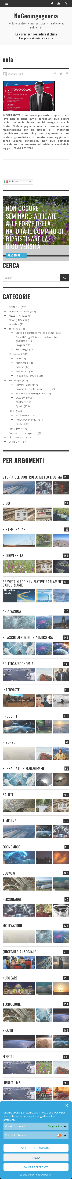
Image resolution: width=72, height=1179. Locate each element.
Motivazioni (15, 354)
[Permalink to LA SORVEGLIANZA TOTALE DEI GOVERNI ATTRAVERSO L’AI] (44, 962)
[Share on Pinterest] (67, 73)
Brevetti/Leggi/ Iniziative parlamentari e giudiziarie (35, 583)
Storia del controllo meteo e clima (35, 332)
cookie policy (43, 1174)
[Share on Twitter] (61, 73)
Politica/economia (26, 419)
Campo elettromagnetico (23, 433)
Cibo (18, 358)
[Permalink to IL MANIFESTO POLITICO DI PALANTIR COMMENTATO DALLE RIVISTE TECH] (61, 962)
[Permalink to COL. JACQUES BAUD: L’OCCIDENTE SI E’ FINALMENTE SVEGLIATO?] (44, 700)
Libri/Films (14, 429)
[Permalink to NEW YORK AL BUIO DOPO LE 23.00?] (44, 857)
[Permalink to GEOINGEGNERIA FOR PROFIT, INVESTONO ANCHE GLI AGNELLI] (61, 857)
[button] (67, 1105)
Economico (22, 371)
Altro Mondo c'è (18, 437)
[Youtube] (58, 3)
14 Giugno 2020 (15, 73)
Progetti (20, 345)
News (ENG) (16, 320)
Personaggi (22, 349)
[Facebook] (52, 3)
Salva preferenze (36, 1167)
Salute (19, 424)
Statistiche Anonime (36, 1148)
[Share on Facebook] (55, 73)
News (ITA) (15, 315)
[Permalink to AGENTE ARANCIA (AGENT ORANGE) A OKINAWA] (19, 805)
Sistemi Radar (23, 384)
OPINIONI (14, 307)
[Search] (7, 3)
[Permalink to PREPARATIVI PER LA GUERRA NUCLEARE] (19, 988)
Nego (36, 1157)
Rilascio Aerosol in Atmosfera (32, 389)
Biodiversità (22, 415)
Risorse (20, 367)
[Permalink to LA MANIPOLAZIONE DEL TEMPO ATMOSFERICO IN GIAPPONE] (61, 487)
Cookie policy (26, 1174)
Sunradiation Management (31, 393)
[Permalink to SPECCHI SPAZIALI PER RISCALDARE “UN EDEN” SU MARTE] (44, 1041)
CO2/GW (21, 397)
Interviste (14, 324)
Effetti (12, 411)
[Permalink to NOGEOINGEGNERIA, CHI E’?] (19, 700)
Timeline (13, 328)
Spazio (19, 406)
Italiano (13, 181)
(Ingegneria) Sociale (27, 375)
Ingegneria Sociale (19, 311)
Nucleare (21, 402)
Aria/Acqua (22, 362)
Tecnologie (15, 380)
